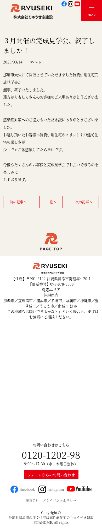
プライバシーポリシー (59, 500)
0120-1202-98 (51, 455)
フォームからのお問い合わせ (51, 474)
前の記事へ (18, 201)
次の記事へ (83, 201)
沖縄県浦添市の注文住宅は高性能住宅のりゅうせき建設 (51, 517)
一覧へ (51, 201)
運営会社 (32, 500)
